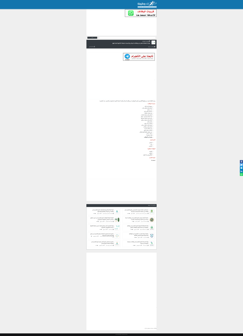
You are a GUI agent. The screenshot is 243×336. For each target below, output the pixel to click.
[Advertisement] (121, 27)
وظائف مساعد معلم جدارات (150, 328)
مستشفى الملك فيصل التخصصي (142, 213)
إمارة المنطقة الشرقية (144, 229)
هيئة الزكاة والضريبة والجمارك (107, 213)
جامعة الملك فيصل (144, 221)
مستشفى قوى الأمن (109, 245)
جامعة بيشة (145, 237)
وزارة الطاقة (145, 41)
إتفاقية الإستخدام (118, 334)
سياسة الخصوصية (125, 334)
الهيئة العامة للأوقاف (109, 221)
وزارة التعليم (110, 229)
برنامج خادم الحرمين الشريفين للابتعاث (106, 236)
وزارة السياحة (145, 245)
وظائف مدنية (151, 46)
